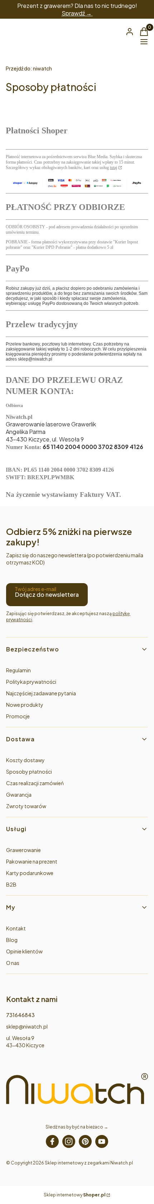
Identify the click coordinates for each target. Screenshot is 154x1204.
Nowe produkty (24, 704)
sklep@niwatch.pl (27, 1026)
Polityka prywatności (31, 681)
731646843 (20, 1015)
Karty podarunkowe (29, 873)
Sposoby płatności (29, 771)
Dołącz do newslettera (47, 594)
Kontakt (16, 928)
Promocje (18, 716)
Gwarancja (19, 794)
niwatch (29, 68)
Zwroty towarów (26, 806)
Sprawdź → (77, 13)
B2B (11, 884)
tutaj (113, 167)
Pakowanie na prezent (31, 861)
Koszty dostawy (25, 760)
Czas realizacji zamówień (35, 783)
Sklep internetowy (74, 1195)
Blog (12, 940)
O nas (12, 963)
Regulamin (18, 670)
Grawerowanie (23, 850)
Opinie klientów (24, 951)
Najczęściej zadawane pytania (41, 693)
